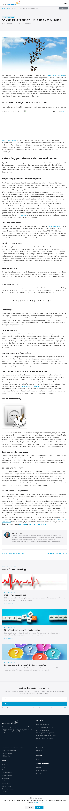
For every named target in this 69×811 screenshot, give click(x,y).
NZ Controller (6, 756)
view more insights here (37, 524)
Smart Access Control (43, 730)
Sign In (38, 773)
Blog (8, 8)
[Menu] (65, 3)
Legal (3, 781)
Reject (30, 807)
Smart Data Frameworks (9, 750)
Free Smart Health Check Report (46, 735)
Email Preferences (7, 789)
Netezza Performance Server (31, 386)
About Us (5, 764)
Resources (5, 770)
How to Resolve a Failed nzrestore (15, 553)
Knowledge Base (7, 775)
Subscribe (8, 704)
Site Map (4, 791)
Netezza (23, 215)
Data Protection (7, 786)
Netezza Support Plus (43, 724)
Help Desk (39, 759)
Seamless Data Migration (56, 75)
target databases (54, 226)
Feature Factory (7, 753)
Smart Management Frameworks (12, 748)
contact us (23, 524)
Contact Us (5, 778)
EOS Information (7, 772)
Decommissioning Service (44, 738)
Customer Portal (41, 770)
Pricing (38, 767)
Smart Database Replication (45, 727)
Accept (39, 807)
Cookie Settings (63, 8)
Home (3, 8)
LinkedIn (39, 750)
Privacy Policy (63, 707)
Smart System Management (45, 733)
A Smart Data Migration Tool (56, 553)
